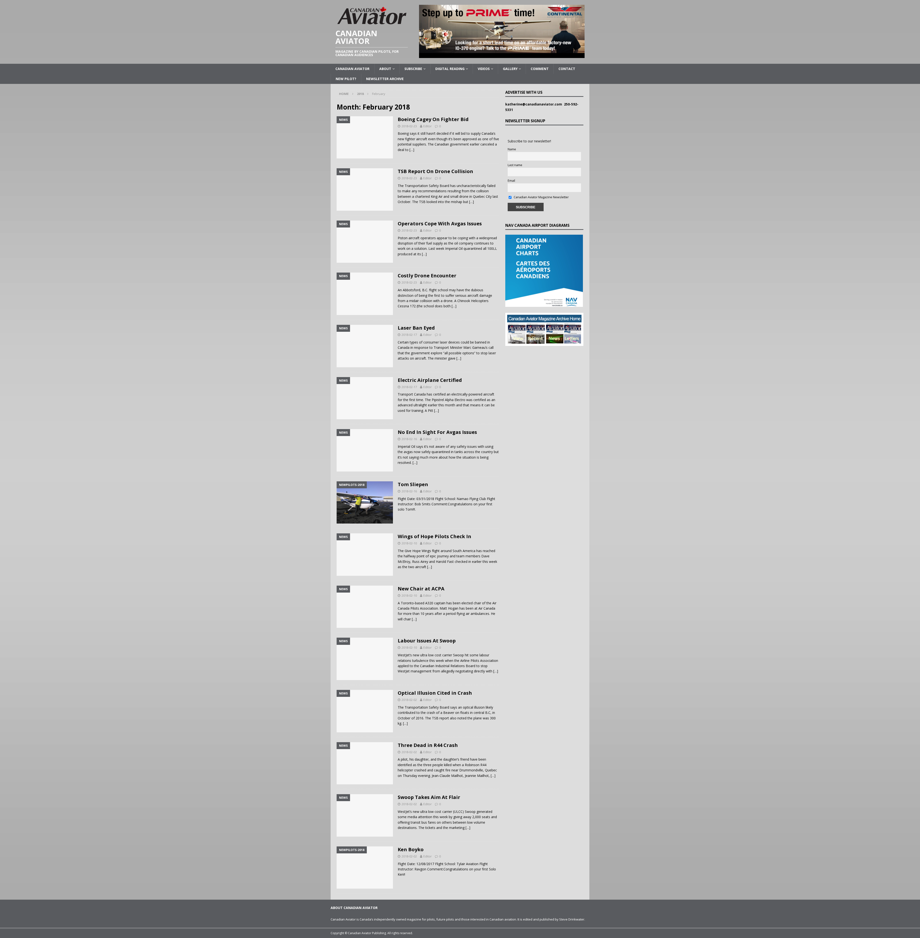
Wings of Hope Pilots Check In (434, 536)
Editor (427, 126)
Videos (484, 68)
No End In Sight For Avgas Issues (437, 432)
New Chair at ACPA (421, 588)
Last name (515, 165)
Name (512, 149)
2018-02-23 (409, 126)
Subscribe (413, 68)
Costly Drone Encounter (427, 275)
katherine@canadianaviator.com (534, 104)
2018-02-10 (409, 543)
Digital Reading (450, 68)
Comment (540, 68)
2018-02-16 (409, 439)
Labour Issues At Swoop (427, 640)
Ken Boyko (411, 849)
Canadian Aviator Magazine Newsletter (541, 197)
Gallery (510, 68)
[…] (411, 149)
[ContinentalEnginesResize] (502, 55)
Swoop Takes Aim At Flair (429, 797)
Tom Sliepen (413, 484)
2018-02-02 (409, 700)
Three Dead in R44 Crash (428, 745)
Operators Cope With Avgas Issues (440, 223)
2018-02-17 (409, 334)
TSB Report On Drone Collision (435, 171)
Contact (566, 68)
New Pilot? (346, 78)
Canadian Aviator (352, 68)
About (385, 68)
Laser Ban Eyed (416, 328)
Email (511, 181)
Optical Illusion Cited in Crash (435, 693)
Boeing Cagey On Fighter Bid (433, 119)
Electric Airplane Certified (430, 380)
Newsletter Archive (385, 78)
